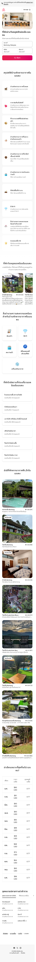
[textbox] (10, 52)
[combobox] (17, 45)
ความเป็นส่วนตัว (14, 953)
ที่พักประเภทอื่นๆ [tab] (24, 896)
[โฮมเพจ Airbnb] (3, 10)
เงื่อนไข (23, 953)
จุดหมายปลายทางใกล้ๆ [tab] (9, 896)
